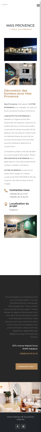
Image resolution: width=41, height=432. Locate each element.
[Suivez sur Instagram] (23, 426)
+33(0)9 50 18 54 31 (28, 354)
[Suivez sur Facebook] (17, 426)
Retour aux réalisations (21, 29)
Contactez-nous (26, 366)
